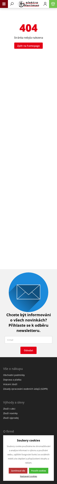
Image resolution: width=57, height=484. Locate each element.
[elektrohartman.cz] (28, 4)
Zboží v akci (9, 408)
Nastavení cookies (28, 476)
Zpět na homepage (28, 45)
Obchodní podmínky (14, 375)
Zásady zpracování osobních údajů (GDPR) (25, 388)
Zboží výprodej (11, 417)
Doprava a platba (12, 379)
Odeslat (28, 350)
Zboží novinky (10, 413)
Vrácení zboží (10, 384)
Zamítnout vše (18, 470)
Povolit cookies (38, 470)
